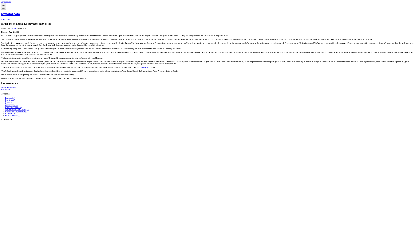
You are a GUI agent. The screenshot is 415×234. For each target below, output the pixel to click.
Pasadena (144, 67)
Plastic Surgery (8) (11, 106)
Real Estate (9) (10, 100)
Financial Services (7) (12, 115)
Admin (14, 28)
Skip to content (6, 2)
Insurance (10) (10, 98)
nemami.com (10, 14)
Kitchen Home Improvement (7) (16, 112)
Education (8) (9, 104)
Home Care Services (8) (13, 108)
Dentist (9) (8, 102)
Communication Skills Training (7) (17, 110)
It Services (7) (10, 114)
